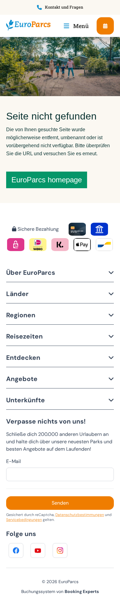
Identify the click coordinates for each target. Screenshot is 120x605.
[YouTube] (37, 550)
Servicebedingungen (24, 519)
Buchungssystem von (60, 591)
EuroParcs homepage (46, 180)
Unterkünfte (25, 400)
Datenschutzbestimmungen (79, 514)
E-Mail (13, 461)
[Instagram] (60, 550)
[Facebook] (16, 550)
